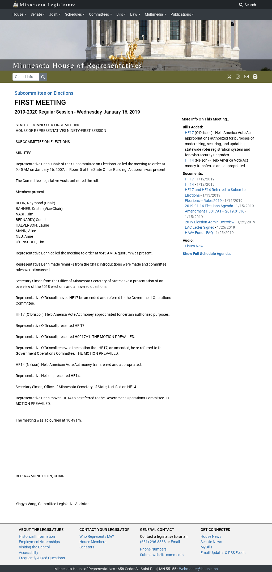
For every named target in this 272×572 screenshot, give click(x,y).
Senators (86, 547)
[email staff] (246, 77)
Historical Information (37, 536)
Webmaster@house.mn (198, 569)
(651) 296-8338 (153, 542)
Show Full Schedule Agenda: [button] (207, 254)
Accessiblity (28, 553)
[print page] (255, 77)
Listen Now (194, 246)
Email (175, 542)
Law (133, 14)
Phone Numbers (153, 549)
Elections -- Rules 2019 (204, 200)
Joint (53, 14)
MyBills (206, 547)
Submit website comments (162, 555)
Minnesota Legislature (48, 4)
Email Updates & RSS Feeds (223, 553)
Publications (181, 14)
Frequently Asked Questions (42, 558)
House (17, 14)
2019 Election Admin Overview (210, 222)
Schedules (73, 14)
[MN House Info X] (229, 77)
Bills (119, 14)
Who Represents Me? (96, 536)
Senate (36, 14)
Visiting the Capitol (34, 547)
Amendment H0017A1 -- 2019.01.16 (215, 211)
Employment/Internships (39, 542)
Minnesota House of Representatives (78, 65)
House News (211, 536)
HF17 (190, 133)
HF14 (190, 160)
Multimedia (154, 14)
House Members (92, 542)
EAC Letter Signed (200, 227)
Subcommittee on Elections (44, 93)
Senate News (211, 542)
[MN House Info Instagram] (238, 77)
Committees (99, 14)
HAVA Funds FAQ (199, 233)
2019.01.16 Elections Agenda (209, 206)
